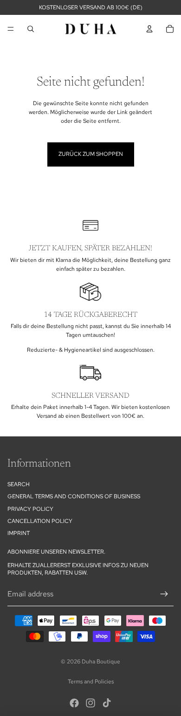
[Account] (149, 29)
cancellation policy (39, 521)
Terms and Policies (91, 681)
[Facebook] (74, 703)
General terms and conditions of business (73, 496)
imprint (18, 533)
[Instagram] (90, 703)
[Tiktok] (106, 703)
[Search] (30, 29)
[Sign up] (164, 594)
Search (18, 484)
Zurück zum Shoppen (90, 154)
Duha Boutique (101, 661)
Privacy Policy (30, 509)
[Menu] (10, 29)
